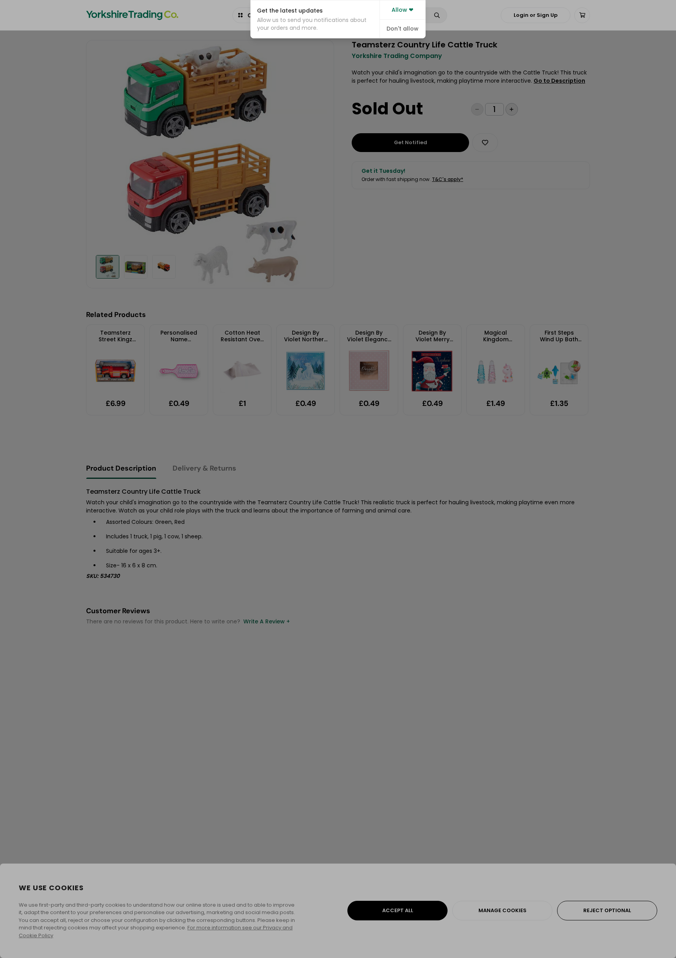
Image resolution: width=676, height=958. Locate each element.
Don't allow (403, 29)
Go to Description (559, 81)
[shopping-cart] (582, 15)
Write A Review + (266, 621)
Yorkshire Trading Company (397, 56)
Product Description (121, 468)
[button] (315, 19)
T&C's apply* (447, 179)
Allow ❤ (403, 10)
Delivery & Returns (204, 468)
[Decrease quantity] (477, 109)
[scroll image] (107, 267)
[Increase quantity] (511, 109)
